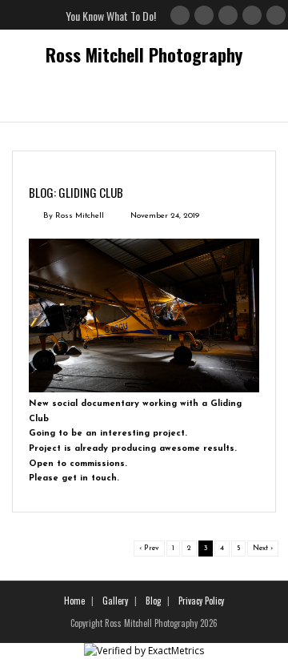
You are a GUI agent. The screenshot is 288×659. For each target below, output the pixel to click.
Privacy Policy (201, 600)
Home (74, 600)
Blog (153, 600)
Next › (263, 548)
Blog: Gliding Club (76, 192)
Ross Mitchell (79, 215)
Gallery (115, 600)
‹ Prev (149, 548)
